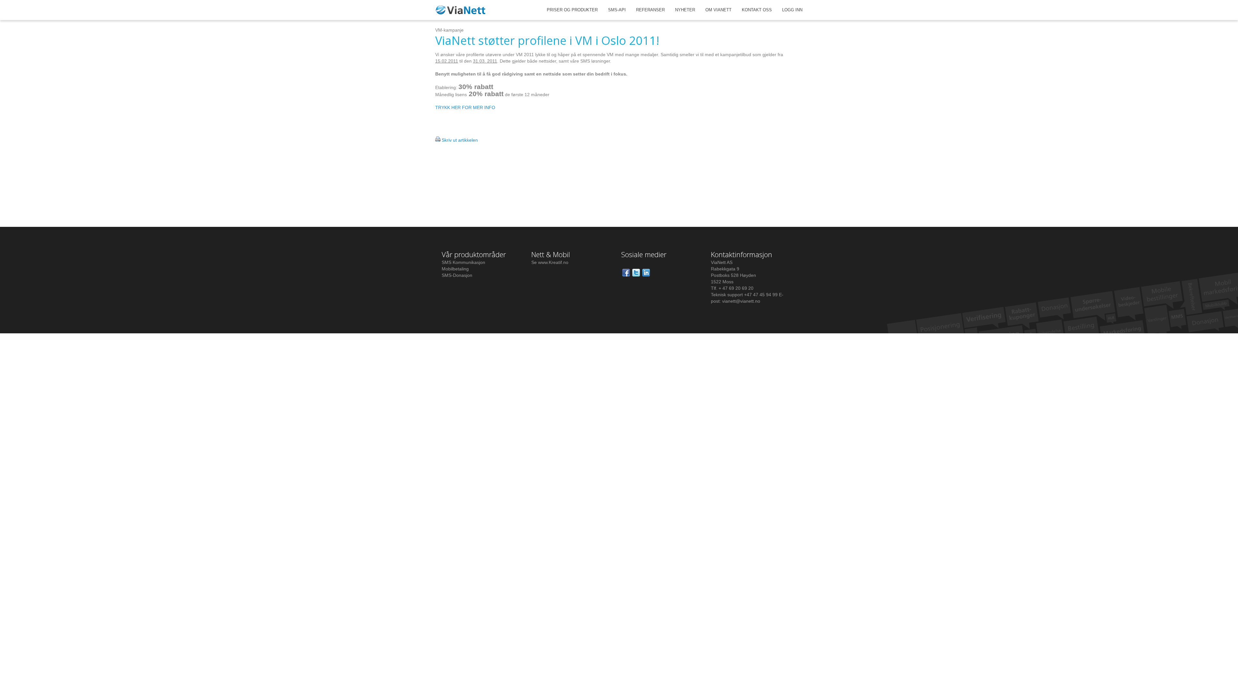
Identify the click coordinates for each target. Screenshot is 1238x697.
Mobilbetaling (455, 268)
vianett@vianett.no (741, 301)
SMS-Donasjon (457, 275)
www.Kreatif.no (553, 262)
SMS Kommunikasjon (463, 262)
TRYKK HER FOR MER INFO (465, 107)
